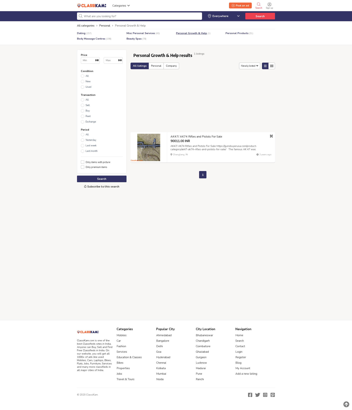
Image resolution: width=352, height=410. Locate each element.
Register (240, 357)
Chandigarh (203, 340)
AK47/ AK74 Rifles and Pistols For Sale (196, 136)
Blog (238, 362)
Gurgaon (201, 357)
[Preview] (271, 136)
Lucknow (201, 362)
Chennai (161, 362)
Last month (92, 151)
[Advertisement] (101, 252)
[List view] (265, 66)
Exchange (91, 121)
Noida (160, 379)
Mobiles (121, 335)
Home (239, 335)
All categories (85, 25)
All (87, 76)
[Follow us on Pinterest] (272, 394)
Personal (156, 66)
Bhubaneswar (204, 335)
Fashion (121, 346)
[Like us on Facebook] (250, 394)
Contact (240, 346)
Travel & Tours (125, 379)
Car (119, 340)
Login (238, 351)
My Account (242, 368)
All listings (139, 66)
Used (88, 87)
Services (122, 351)
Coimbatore (203, 346)
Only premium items (96, 167)
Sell (88, 105)
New (88, 81)
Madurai (201, 368)
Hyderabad (163, 357)
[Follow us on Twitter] (257, 394)
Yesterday (91, 140)
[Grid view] (271, 66)
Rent (88, 116)
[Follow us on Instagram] (265, 394)
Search (260, 16)
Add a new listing (246, 373)
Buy (88, 110)
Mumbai (161, 373)
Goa (158, 351)
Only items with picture (98, 162)
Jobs (119, 373)
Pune (199, 373)
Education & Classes (129, 357)
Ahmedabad (164, 335)
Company (171, 66)
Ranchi (200, 379)
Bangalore (162, 340)
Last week (91, 145)
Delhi (159, 346)
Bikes (120, 362)
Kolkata (161, 368)
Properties (123, 368)
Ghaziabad (202, 351)
